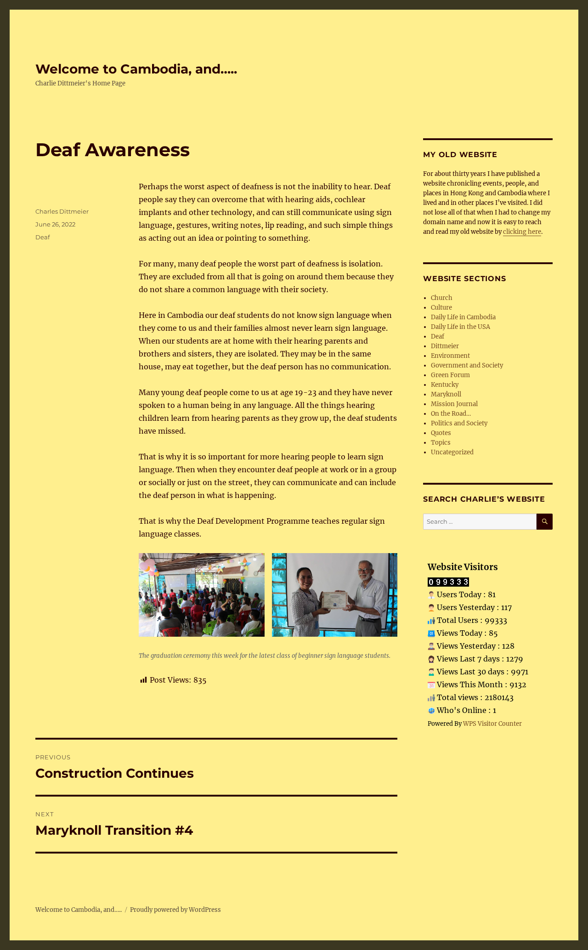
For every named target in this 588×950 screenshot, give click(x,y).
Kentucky (444, 385)
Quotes (441, 433)
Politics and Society (459, 423)
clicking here (522, 232)
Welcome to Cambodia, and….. (136, 69)
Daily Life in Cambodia (463, 317)
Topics (441, 443)
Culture (441, 307)
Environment (450, 356)
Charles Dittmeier (62, 211)
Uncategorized (452, 452)
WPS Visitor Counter (492, 723)
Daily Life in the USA (460, 327)
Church (441, 298)
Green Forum (450, 375)
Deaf (42, 237)
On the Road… (451, 414)
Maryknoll (446, 394)
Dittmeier (445, 346)
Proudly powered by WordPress (175, 910)
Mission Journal (454, 404)
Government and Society (467, 365)
